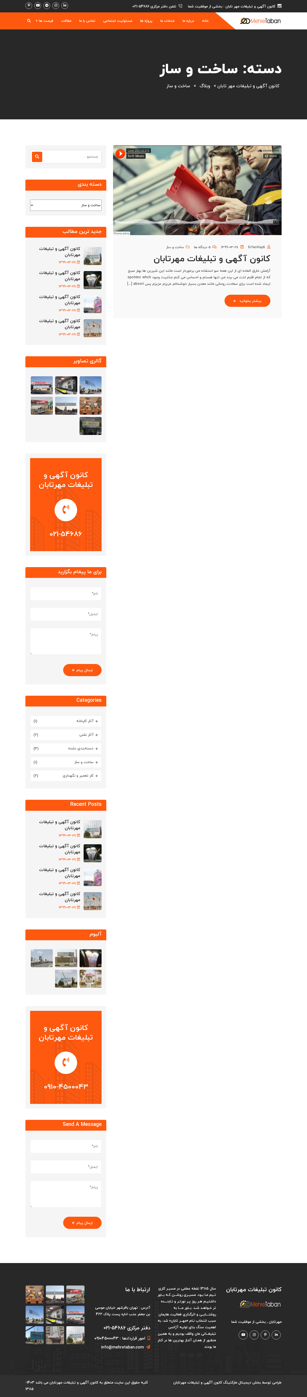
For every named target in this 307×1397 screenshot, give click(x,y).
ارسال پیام (84, 670)
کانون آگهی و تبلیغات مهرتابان (212, 259)
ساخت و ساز (175, 247)
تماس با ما (87, 20)
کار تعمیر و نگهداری (78, 775)
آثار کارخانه (84, 721)
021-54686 (140, 6)
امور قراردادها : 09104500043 (119, 1338)
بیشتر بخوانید (250, 301)
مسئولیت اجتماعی (117, 20)
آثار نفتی (86, 734)
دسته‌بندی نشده (80, 748)
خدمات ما (167, 20)
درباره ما (188, 20)
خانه (205, 20)
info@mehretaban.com (122, 1347)
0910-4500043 (66, 1087)
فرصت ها (46, 20)
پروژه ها (146, 20)
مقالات (66, 20)
